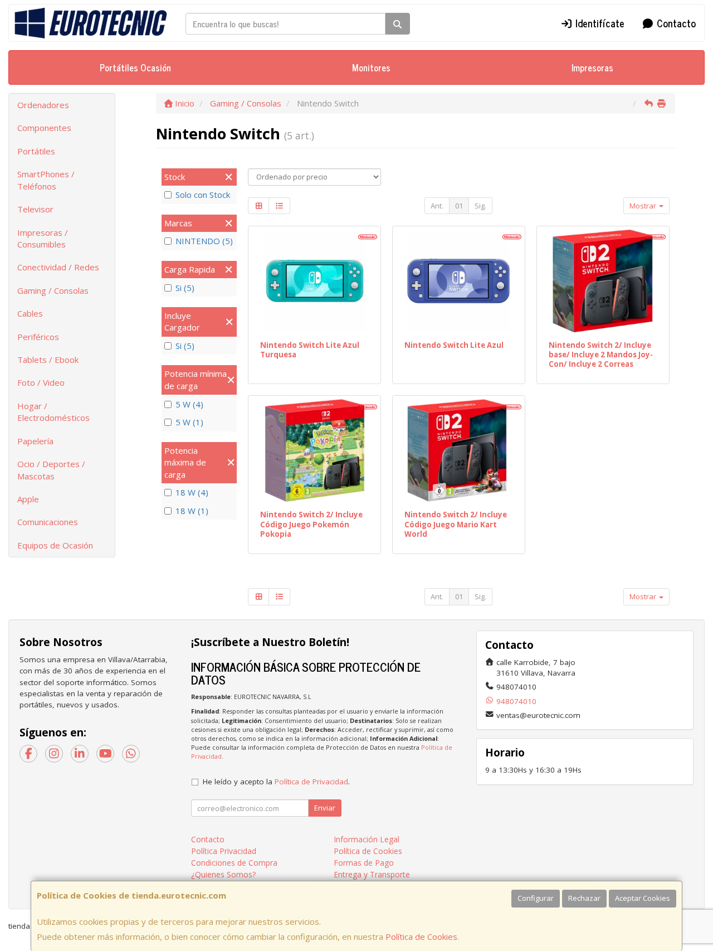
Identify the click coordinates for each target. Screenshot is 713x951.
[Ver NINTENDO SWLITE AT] (315, 281)
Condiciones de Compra (234, 862)
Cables (30, 313)
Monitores (371, 67)
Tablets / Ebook (48, 359)
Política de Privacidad (311, 782)
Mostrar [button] (643, 206)
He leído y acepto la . (276, 782)
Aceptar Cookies (642, 898)
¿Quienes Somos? (223, 874)
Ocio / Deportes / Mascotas (51, 469)
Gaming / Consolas (53, 290)
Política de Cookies (421, 936)
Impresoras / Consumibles (42, 238)
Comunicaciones (47, 521)
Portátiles (36, 151)
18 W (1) (191, 510)
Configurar (535, 898)
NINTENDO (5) (204, 240)
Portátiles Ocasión (135, 67)
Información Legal (366, 839)
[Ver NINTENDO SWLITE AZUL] (458, 281)
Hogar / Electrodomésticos (53, 411)
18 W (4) (191, 492)
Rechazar (584, 898)
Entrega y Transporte (372, 874)
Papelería (35, 441)
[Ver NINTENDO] (315, 450)
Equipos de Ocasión (55, 545)
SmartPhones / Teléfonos (46, 179)
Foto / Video (41, 382)
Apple (28, 498)
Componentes (44, 127)
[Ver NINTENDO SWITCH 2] (603, 281)
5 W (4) (189, 404)
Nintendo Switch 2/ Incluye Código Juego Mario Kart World (455, 524)
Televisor (35, 209)
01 (459, 206)
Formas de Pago (364, 862)
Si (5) (184, 287)
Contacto (675, 22)
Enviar (324, 808)
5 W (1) (189, 422)
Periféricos (38, 336)
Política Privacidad (223, 851)
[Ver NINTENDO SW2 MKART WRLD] (458, 450)
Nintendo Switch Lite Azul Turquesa (309, 350)
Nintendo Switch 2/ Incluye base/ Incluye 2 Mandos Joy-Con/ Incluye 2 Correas (601, 355)
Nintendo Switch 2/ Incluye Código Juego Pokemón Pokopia (311, 524)
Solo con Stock (202, 194)
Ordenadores (43, 104)
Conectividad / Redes (58, 267)
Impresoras (592, 67)
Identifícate (598, 22)
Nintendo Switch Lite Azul (454, 345)
